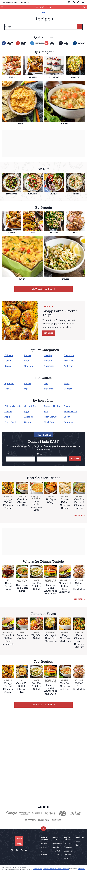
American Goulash (22, 637)
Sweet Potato (70, 411)
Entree (27, 355)
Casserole (68, 851)
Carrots (8, 411)
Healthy (48, 355)
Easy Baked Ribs (8, 586)
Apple (7, 416)
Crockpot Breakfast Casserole (51, 638)
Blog (43, 851)
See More (79, 515)
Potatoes (68, 422)
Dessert (8, 360)
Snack (7, 388)
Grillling (79, 580)
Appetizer (49, 366)
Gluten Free (57, 843)
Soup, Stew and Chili (36, 497)
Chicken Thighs (52, 406)
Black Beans (50, 422)
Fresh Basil (10, 422)
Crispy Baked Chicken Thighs (8, 504)
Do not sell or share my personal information (56, 868)
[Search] (84, 7)
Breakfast (69, 360)
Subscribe (74, 458)
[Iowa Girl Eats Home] (44, 7)
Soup (46, 383)
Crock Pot (69, 355)
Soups (7, 366)
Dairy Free (57, 847)
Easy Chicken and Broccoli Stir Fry (79, 641)
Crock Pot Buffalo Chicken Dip (22, 688)
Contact (79, 845)
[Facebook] (78, 2)
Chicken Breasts (12, 406)
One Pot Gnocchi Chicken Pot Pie (79, 504)
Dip (26, 388)
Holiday (48, 360)
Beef (26, 360)
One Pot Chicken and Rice (22, 502)
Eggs (26, 411)
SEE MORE (79, 599)
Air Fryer (68, 366)
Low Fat (56, 855)
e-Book (44, 855)
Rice (46, 411)
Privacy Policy (37, 868)
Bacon (67, 416)
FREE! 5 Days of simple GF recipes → (15, 2)
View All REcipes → (43, 289)
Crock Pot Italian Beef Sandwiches (66, 588)
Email (40, 454)
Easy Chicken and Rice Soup (36, 506)
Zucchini (28, 416)
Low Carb (56, 851)
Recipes (44, 843)
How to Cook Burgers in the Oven (50, 589)
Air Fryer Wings (50, 501)
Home (43, 13)
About (78, 841)
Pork (8, 580)
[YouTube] (83, 2)
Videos (43, 847)
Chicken (8, 355)
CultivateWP (81, 868)
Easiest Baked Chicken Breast (65, 504)
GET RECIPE (48, 333)
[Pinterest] (73, 2)
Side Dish (49, 388)
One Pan (28, 366)
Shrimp (28, 422)
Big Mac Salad (36, 637)
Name (9, 454)
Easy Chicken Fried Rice (65, 638)
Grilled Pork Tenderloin (79, 586)
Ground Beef (30, 406)
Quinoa (67, 406)
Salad (66, 383)
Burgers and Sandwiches (50, 581)
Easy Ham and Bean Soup (22, 587)
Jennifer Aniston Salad (36, 586)
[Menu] (2, 7)
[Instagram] (69, 2)
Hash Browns (51, 416)
